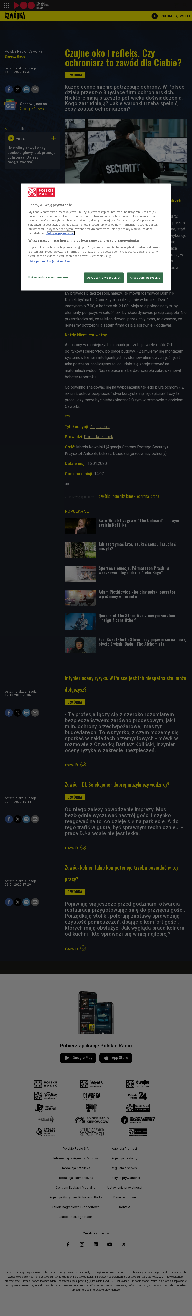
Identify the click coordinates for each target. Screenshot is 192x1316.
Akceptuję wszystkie (145, 278)
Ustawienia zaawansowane (48, 277)
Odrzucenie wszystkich (104, 278)
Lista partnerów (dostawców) (49, 261)
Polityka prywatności (60, 233)
